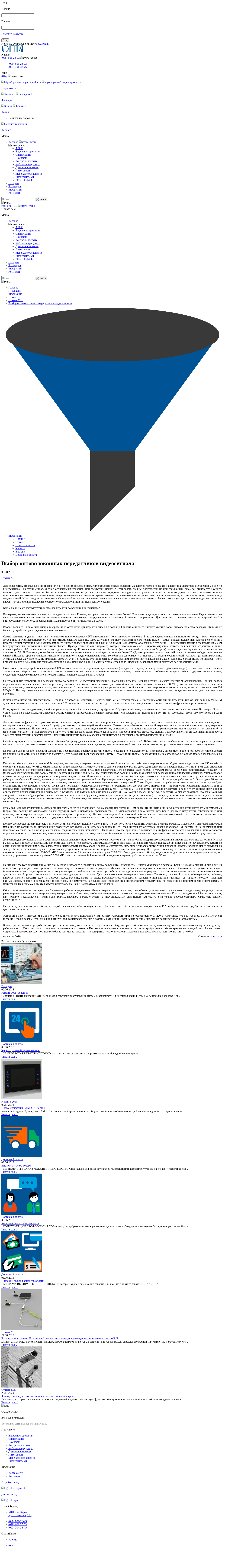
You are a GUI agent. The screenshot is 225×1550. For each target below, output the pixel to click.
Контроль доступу (26, 160)
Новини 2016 (9, 1101)
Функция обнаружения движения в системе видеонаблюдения (38, 1396)
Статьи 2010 (15, 300)
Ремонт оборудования (14, 992)
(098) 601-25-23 (10, 57)
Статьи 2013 (8, 1332)
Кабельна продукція (27, 164)
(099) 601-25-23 (17, 63)
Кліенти (20, 548)
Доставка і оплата (26, 554)
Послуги (13, 183)
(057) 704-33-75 (17, 66)
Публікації (14, 290)
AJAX (19, 148)
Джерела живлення (26, 167)
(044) (4, 76)
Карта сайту (15, 1472)
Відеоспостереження (27, 151)
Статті (12, 297)
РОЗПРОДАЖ (24, 180)
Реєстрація (42, 43)
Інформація (15, 189)
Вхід (5, 40)
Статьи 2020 (8, 1389)
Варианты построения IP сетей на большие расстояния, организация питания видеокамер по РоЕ (59, 1338)
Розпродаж (14, 186)
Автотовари (22, 170)
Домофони (21, 157)
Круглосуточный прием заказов (20, 1050)
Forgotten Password (12, 33)
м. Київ (12, 1539)
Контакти (14, 192)
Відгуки (20, 551)
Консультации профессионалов (20, 1223)
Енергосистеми (24, 176)
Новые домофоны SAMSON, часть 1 (23, 1107)
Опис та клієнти (25, 545)
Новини (20, 538)
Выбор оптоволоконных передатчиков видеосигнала (40, 303)
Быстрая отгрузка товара (16, 1165)
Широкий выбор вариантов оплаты (22, 1280)
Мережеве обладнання (28, 173)
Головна (13, 287)
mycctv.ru (216, 936)
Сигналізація (23, 154)
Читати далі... (9, 998)
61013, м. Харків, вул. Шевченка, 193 (19, 1514)
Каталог (13, 141)
